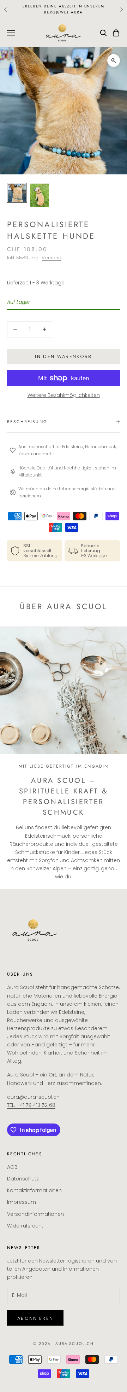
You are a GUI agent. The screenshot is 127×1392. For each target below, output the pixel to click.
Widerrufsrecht (25, 1225)
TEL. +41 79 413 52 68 (31, 1105)
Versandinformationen (35, 1214)
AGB (12, 1167)
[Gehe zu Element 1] (17, 193)
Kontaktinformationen (34, 1190)
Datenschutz (23, 1178)
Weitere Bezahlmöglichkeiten (64, 395)
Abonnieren (35, 1318)
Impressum (21, 1202)
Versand (51, 257)
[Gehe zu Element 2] (39, 195)
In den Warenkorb (63, 356)
